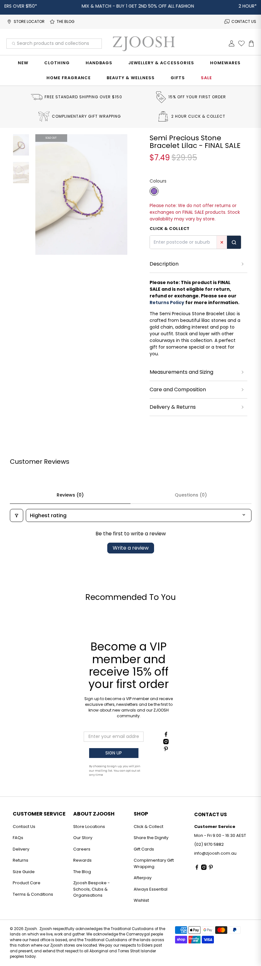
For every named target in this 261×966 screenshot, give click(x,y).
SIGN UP (113, 753)
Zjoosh (31, 928)
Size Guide (24, 872)
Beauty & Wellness (131, 78)
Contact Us (24, 827)
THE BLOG (65, 21)
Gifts (178, 78)
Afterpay (143, 878)
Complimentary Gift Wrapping (154, 863)
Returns (20, 860)
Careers (81, 849)
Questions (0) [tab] (191, 495)
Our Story (82, 838)
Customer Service (39, 813)
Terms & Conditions (33, 894)
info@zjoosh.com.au (215, 853)
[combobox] (54, 43)
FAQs (18, 838)
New (23, 63)
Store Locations (89, 827)
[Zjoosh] (143, 43)
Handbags (99, 63)
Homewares (225, 63)
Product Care (26, 883)
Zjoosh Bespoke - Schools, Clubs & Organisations (91, 889)
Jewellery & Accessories (161, 63)
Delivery (21, 849)
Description (164, 264)
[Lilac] (154, 191)
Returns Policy (167, 302)
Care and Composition (178, 389)
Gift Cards (144, 849)
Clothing (57, 63)
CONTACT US (243, 21)
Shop (141, 813)
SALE (206, 78)
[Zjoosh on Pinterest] (166, 750)
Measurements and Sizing (181, 372)
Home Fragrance (68, 78)
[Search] (234, 242)
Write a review (131, 548)
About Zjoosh (94, 813)
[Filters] (16, 515)
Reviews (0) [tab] (70, 495)
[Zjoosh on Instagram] (166, 743)
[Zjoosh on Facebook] (166, 735)
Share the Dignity (151, 838)
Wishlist (141, 900)
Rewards (82, 860)
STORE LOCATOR (29, 21)
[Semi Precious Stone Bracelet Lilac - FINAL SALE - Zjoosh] (81, 194)
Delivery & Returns (173, 407)
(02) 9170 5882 (209, 844)
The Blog (82, 872)
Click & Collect (148, 827)
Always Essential (150, 889)
